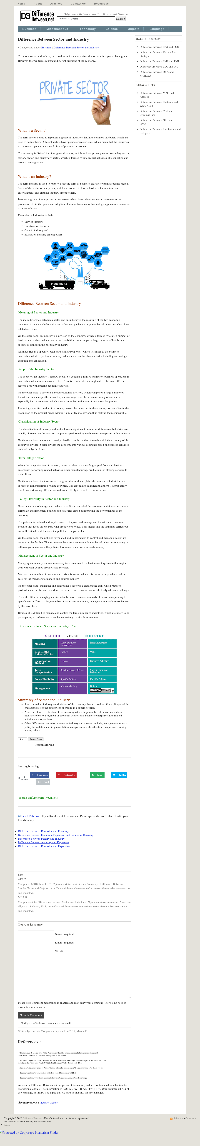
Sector (54, 1102)
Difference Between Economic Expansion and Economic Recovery (55, 835)
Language (157, 28)
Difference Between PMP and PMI (159, 61)
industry (44, 1102)
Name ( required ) (65, 934)
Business (29, 28)
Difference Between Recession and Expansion (44, 846)
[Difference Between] (37, 21)
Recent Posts (36, 739)
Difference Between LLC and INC (159, 66)
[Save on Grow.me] (86, 775)
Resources (101, 3)
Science (112, 28)
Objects (134, 28)
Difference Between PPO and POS (159, 47)
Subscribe (178, 1118)
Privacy (7, 1124)
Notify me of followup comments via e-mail (46, 1023)
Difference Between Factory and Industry (41, 838)
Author (23, 739)
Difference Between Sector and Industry (76, 47)
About (38, 3)
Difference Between (32, 1118)
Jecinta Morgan (44, 745)
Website (59, 951)
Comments (190, 1118)
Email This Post (30, 816)
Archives (56, 3)
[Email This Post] (19, 816)
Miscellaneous (57, 28)
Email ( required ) (65, 942)
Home (21, 3)
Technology (87, 28)
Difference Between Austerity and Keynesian (43, 842)
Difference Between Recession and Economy (43, 831)
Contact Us (78, 3)
